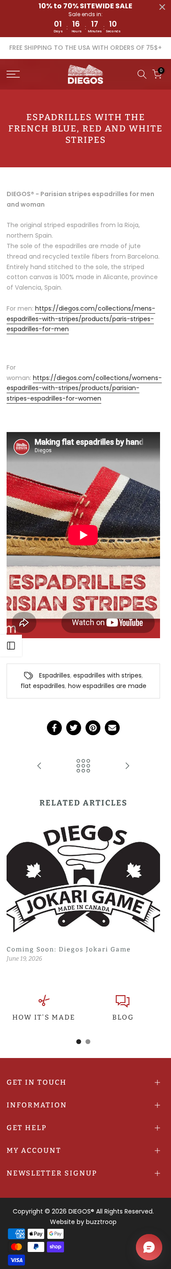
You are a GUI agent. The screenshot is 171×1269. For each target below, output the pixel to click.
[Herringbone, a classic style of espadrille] (39, 766)
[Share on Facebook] (54, 727)
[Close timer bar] (162, 6)
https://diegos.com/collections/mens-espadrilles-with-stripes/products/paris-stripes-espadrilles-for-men (81, 319)
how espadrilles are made (107, 685)
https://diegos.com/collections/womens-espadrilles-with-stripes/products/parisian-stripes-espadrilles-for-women (84, 388)
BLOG (123, 1017)
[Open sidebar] (11, 646)
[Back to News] (83, 766)
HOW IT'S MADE (43, 1017)
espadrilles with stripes (107, 675)
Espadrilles (54, 675)
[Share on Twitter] (73, 727)
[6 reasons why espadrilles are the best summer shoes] (127, 766)
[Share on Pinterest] (93, 727)
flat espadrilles (43, 685)
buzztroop (101, 1221)
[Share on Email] (112, 727)
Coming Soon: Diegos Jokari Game (69, 949)
